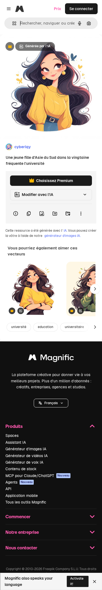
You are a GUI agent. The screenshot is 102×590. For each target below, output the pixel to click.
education (45, 327)
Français (51, 403)
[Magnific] (51, 358)
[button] (51, 403)
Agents (19, 482)
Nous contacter (21, 547)
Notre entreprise (22, 532)
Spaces (11, 435)
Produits (14, 426)
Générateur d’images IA (25, 448)
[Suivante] (95, 289)
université (18, 327)
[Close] (94, 581)
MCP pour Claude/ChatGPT (37, 475)
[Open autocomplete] (12, 23)
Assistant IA (15, 442)
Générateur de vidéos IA (26, 455)
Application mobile (21, 495)
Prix (57, 8)
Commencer (17, 516)
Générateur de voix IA (24, 462)
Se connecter (81, 8)
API (8, 488)
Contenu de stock (20, 468)
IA (65, 230)
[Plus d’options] (80, 213)
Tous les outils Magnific (25, 502)
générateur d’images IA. (62, 236)
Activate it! (77, 581)
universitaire (74, 327)
